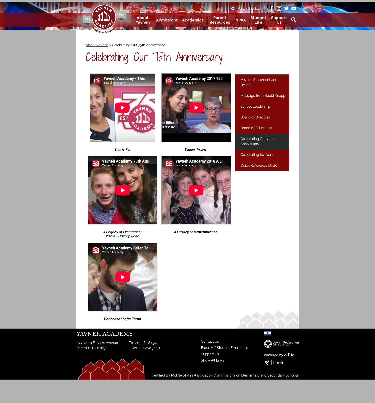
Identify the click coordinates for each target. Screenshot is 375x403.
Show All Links (212, 360)
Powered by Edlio (279, 355)
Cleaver (232, 8)
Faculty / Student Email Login (225, 348)
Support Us (210, 354)
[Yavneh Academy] (104, 20)
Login (274, 363)
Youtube (293, 8)
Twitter (286, 8)
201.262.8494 (146, 343)
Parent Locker (249, 9)
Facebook (271, 8)
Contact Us (210, 341)
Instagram (279, 8)
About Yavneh (97, 45)
